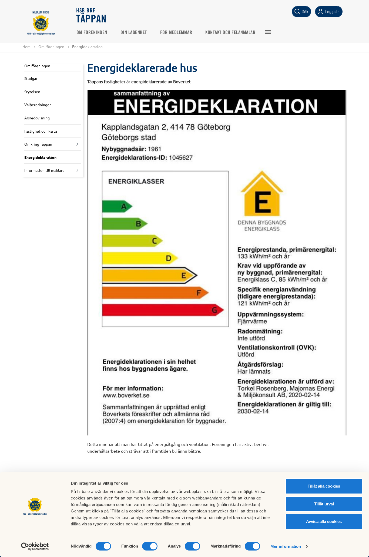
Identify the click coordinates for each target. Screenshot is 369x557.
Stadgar (30, 78)
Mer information (285, 546)
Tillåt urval (324, 504)
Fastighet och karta (40, 131)
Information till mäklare (44, 170)
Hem (26, 46)
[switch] (149, 546)
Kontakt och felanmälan (230, 33)
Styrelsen (32, 91)
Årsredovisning (37, 117)
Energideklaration (40, 157)
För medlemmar (176, 33)
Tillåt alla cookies (324, 486)
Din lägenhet (133, 33)
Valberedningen (38, 104)
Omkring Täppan (38, 144)
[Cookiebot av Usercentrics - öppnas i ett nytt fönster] (35, 546)
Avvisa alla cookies (324, 521)
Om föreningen (91, 33)
